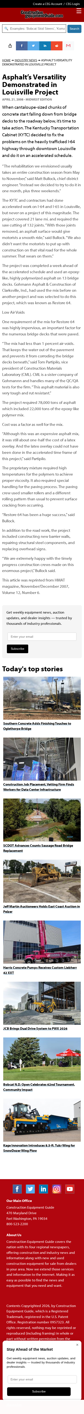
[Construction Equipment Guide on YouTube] (71, 1192)
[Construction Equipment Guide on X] (32, 1192)
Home (6, 60)
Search (74, 28)
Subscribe (17, 648)
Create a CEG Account (47, 4)
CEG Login (73, 4)
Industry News (26, 60)
